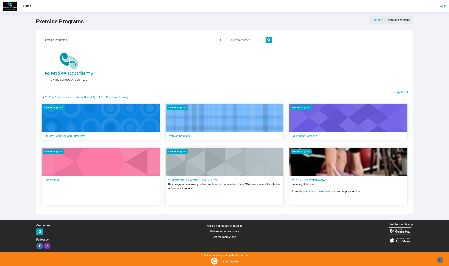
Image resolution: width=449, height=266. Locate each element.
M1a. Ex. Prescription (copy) (309, 180)
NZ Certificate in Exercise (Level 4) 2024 (192, 180)
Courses (377, 20)
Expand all (401, 92)
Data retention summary (224, 231)
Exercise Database (179, 136)
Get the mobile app (224, 237)
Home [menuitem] (27, 6)
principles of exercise (316, 191)
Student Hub (51, 180)
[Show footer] (440, 260)
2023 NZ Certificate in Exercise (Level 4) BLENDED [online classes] (86, 97)
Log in (442, 6)
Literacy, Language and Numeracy (64, 136)
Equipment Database (304, 136)
